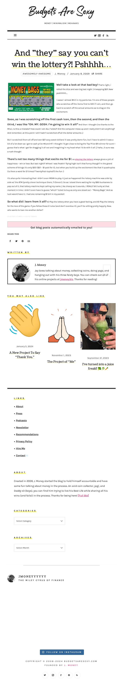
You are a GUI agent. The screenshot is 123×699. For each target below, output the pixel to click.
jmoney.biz (66, 279)
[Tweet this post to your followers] (16, 241)
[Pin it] (22, 241)
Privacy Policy (24, 441)
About (19, 406)
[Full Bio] (83, 495)
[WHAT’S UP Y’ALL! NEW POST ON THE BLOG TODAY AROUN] (34, 632)
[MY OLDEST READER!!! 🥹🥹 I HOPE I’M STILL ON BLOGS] (34, 601)
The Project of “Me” (61, 362)
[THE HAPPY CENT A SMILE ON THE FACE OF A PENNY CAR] (89, 601)
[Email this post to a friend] (29, 241)
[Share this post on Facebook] (10, 241)
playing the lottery (84, 159)
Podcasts (21, 420)
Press (19, 413)
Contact (20, 455)
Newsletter (22, 427)
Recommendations (27, 434)
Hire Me (20, 448)
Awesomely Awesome (37, 73)
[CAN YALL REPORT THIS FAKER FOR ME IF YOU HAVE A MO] (89, 632)
